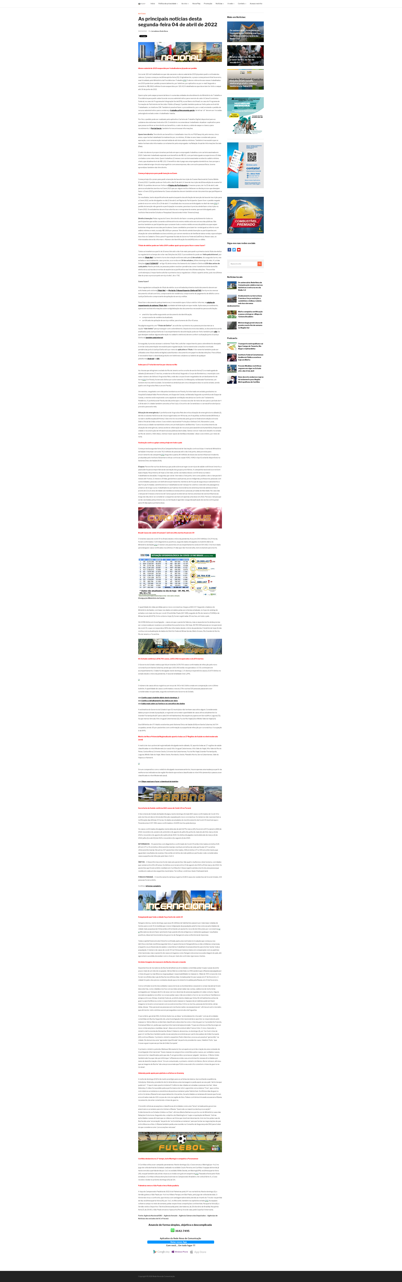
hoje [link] (147, 179)
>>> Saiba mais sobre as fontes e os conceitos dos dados (161, 704)
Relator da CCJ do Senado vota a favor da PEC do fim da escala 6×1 (245, 60)
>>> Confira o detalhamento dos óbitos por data (158, 701)
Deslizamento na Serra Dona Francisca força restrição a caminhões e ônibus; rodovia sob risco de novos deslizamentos (244, 301)
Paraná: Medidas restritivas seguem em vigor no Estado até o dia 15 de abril (249, 368)
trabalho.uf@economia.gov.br (182, 110)
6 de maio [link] (210, 204)
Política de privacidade (167, 4)
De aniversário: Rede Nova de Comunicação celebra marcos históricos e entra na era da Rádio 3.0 (245, 34)
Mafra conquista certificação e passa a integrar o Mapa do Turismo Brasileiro (250, 314)
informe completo (153, 886)
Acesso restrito (256, 4)
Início (153, 4)
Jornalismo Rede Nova (159, 31)
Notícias (142, 14)
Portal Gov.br (156, 128)
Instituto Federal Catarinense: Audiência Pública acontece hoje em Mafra (250, 357)
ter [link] (196, 227)
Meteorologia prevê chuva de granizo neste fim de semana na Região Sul (250, 325)
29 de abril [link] (164, 204)
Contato (241, 4)
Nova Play (196, 4)
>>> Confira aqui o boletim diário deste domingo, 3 (158, 698)
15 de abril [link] (178, 182)
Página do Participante (178, 185)
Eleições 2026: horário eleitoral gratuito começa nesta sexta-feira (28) (243, 83)
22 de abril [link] (172, 200)
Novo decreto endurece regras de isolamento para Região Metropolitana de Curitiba (250, 379)
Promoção (208, 4)
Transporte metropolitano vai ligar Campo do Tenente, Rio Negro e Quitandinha (250, 346)
